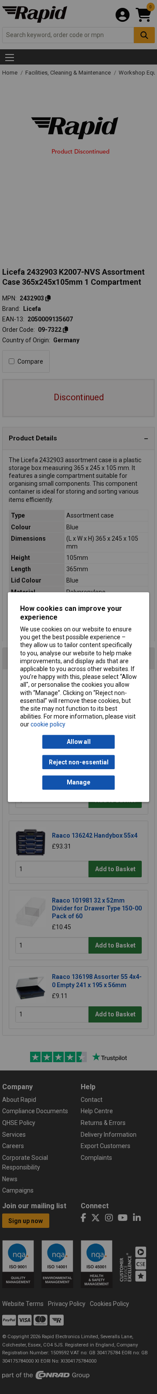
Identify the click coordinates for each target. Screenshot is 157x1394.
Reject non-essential (79, 762)
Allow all (79, 741)
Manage (78, 782)
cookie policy (48, 724)
